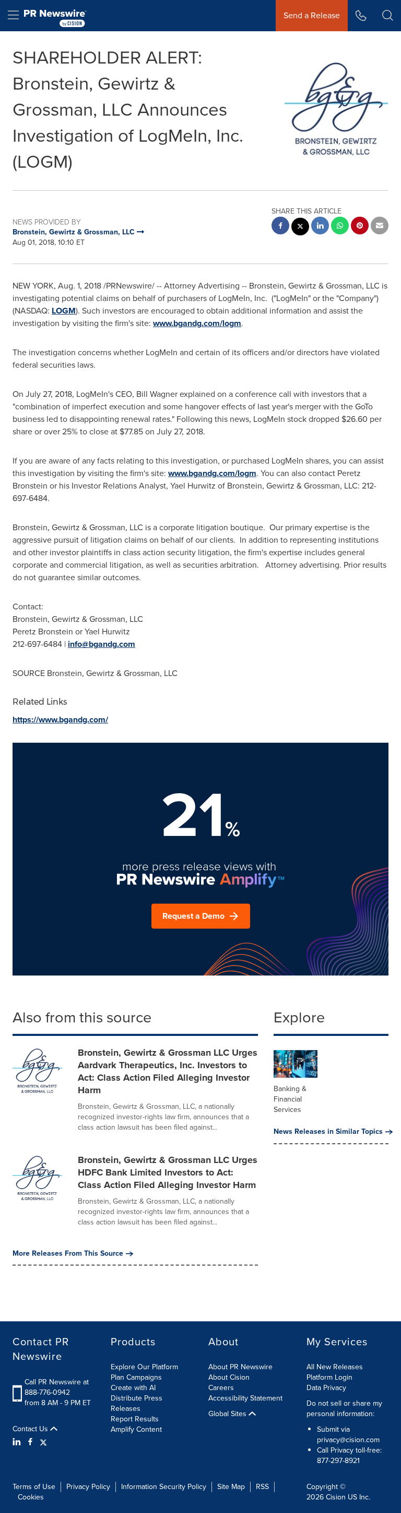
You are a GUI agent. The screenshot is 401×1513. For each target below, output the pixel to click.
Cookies (31, 1497)
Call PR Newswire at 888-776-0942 (57, 1387)
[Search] (387, 15)
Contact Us (31, 1429)
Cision (336, 1497)
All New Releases (334, 1366)
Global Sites (228, 1414)
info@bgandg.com (101, 644)
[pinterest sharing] (360, 227)
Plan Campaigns (136, 1377)
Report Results (135, 1419)
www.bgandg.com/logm (197, 323)
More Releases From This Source (68, 1253)
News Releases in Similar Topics (328, 1132)
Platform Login (329, 1377)
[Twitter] (43, 1442)
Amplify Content (136, 1429)
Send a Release (312, 15)
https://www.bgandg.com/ (60, 720)
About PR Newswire (240, 1366)
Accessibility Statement (245, 1398)
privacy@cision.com (348, 1439)
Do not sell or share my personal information (344, 1408)
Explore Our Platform (144, 1366)
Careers (221, 1387)
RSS (262, 1486)
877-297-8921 (338, 1460)
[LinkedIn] (18, 1442)
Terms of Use (34, 1486)
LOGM (64, 311)
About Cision (229, 1377)
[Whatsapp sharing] (340, 227)
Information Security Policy (163, 1486)
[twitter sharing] (300, 228)
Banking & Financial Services (290, 1099)
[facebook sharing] (280, 227)
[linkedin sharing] (320, 227)
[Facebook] (30, 1442)
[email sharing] (379, 227)
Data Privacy (326, 1387)
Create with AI (133, 1387)
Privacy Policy (88, 1486)
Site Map (231, 1486)
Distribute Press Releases (136, 1403)
